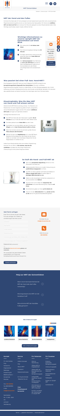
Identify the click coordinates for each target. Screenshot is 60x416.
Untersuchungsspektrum (51, 367)
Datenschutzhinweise (15, 248)
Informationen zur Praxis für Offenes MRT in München (36, 386)
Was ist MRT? (21, 366)
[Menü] (46, 3)
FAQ (19, 364)
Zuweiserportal (49, 384)
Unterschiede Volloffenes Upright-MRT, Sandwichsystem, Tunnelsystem (37, 379)
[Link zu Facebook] (50, 3)
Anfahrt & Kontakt (22, 361)
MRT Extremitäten (30, 8)
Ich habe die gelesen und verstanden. (15, 249)
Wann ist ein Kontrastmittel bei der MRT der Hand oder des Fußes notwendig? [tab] (28, 284)
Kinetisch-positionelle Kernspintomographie (51, 363)
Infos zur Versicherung (35, 362)
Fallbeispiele (49, 378)
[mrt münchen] (7, 3)
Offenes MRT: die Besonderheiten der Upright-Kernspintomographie (37, 372)
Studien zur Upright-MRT (51, 381)
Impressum (20, 369)
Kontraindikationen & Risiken (50, 374)
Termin (17, 412)
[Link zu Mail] (54, 3)
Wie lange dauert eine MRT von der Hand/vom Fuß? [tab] (28, 295)
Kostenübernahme (39, 412)
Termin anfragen (51, 63)
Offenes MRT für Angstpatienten (36, 366)
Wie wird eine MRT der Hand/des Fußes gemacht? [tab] (27, 305)
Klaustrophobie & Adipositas (50, 370)
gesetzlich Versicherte (27, 412)
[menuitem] (46, 3)
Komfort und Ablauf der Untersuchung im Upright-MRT (37, 392)
